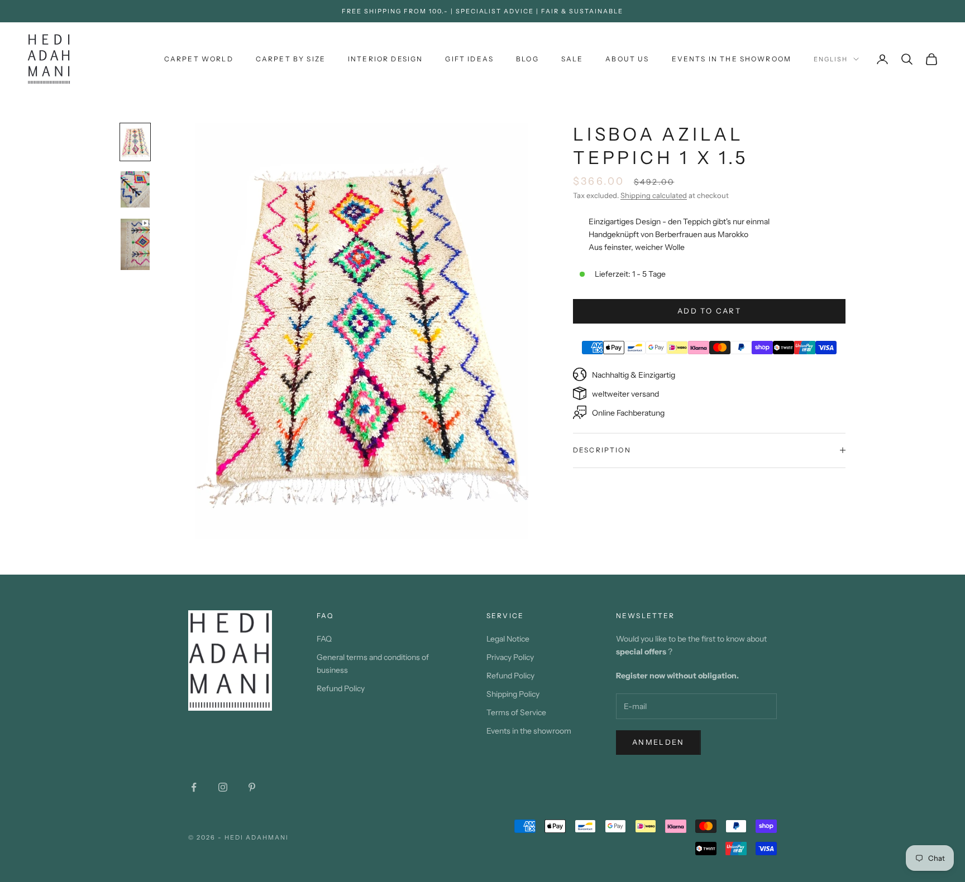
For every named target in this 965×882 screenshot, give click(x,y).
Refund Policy (341, 688)
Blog (527, 59)
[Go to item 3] (135, 244)
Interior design (385, 59)
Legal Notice (507, 639)
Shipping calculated (653, 195)
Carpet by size (291, 59)
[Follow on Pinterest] (251, 787)
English (831, 59)
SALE (572, 59)
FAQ (324, 639)
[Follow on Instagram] (222, 787)
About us (627, 59)
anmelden (658, 742)
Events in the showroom (732, 59)
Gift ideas (469, 59)
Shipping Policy (512, 694)
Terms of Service (516, 712)
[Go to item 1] (135, 142)
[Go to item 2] (135, 189)
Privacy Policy (510, 657)
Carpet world (198, 59)
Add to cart (709, 310)
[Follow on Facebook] (193, 787)
